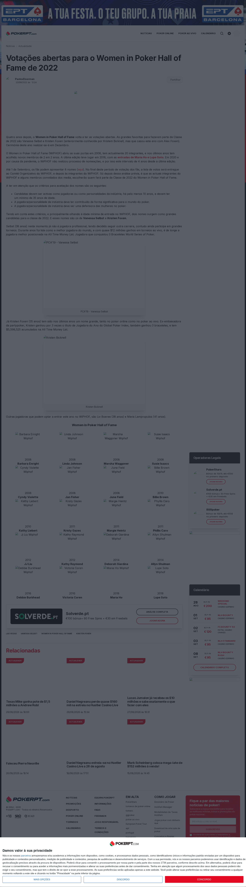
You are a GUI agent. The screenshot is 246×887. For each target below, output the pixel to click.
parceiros (26, 855)
